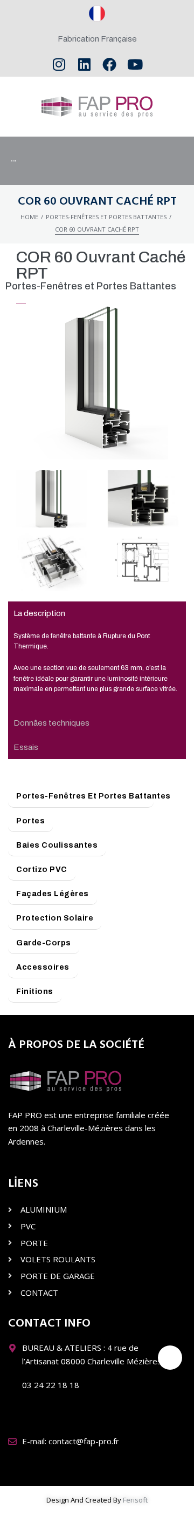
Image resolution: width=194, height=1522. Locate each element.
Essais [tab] (25, 747)
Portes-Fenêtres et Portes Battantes (106, 217)
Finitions (34, 991)
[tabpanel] (97, 669)
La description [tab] (39, 613)
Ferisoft (135, 1500)
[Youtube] (135, 64)
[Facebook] (109, 64)
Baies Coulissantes (57, 845)
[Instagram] (59, 64)
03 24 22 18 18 (50, 1384)
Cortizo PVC (41, 869)
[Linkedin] (84, 64)
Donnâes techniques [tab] (51, 723)
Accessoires (43, 967)
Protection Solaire (54, 918)
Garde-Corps (43, 943)
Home (29, 217)
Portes (30, 821)
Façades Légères (52, 894)
